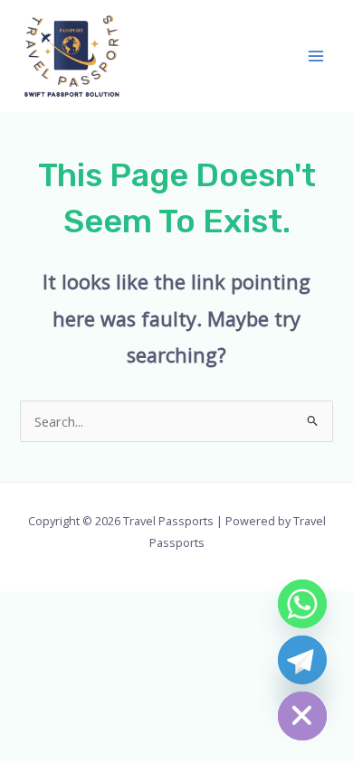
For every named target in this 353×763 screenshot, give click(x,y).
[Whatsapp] (302, 603)
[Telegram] (302, 660)
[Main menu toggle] (316, 56)
